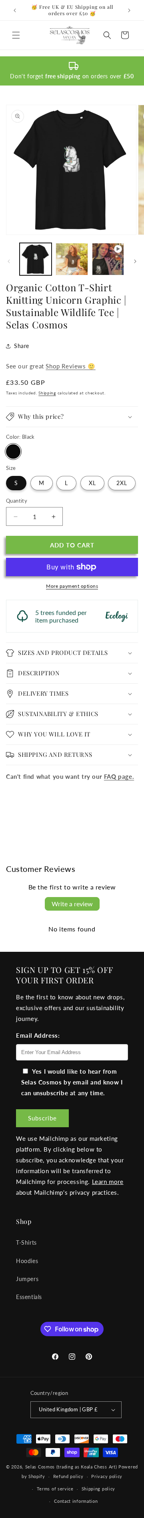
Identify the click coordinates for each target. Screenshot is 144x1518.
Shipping (47, 392)
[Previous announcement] (15, 10)
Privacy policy (106, 1476)
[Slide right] (135, 261)
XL (92, 482)
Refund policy (68, 1476)
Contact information (76, 1501)
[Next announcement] (129, 10)
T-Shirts (26, 1242)
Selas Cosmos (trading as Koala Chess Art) (71, 1466)
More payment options (72, 586)
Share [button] (21, 345)
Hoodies (27, 1260)
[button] (16, 35)
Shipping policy (99, 1488)
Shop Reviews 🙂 (70, 366)
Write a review (72, 903)
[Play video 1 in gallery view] (108, 259)
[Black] (13, 451)
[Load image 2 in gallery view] (72, 259)
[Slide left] (9, 261)
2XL (121, 482)
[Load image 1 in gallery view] (36, 259)
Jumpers (27, 1278)
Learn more (108, 1181)
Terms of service (55, 1488)
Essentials (29, 1296)
